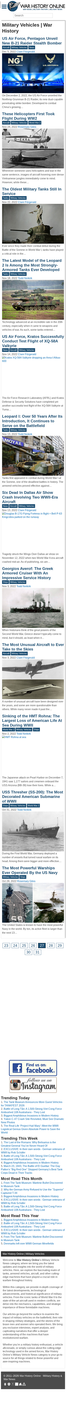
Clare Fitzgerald (25, 51)
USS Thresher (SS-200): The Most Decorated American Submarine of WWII (32, 797)
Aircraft (6, 47)
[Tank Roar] (16, 1385)
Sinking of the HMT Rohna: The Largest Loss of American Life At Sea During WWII (32, 721)
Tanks (5, 198)
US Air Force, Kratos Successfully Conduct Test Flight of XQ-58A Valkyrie (33, 341)
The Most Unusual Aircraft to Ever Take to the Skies (33, 646)
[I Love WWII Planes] (20, 1385)
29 (60, 945)
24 (15, 945)
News (31, 47)
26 (33, 945)
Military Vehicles (19, 47)
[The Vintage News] (5, 1385)
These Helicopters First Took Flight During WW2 (28, 116)
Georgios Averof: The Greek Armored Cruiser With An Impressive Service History (27, 573)
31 (37, 952)
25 (24, 945)
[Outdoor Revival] (9, 1385)
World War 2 (35, 122)
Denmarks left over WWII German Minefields (29, 1243)
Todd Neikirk (25, 278)
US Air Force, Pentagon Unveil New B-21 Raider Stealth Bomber (32, 40)
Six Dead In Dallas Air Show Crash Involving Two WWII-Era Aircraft (30, 497)
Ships (5, 582)
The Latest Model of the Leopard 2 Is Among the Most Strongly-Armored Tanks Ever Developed (32, 265)
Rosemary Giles (27, 127)
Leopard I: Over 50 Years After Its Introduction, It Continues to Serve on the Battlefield (32, 421)
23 (6, 945)
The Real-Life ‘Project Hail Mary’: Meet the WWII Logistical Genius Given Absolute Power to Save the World (30, 1129)
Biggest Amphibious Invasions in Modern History (31, 1115)
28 (51, 945)
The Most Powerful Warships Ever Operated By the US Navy (30, 870)
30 (28, 952)
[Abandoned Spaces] (12, 1385)
